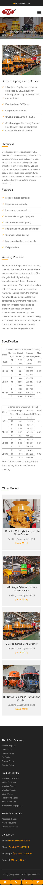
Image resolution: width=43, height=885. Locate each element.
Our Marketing (8, 753)
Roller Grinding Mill (10, 797)
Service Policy (8, 765)
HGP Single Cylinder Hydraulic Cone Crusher (21, 588)
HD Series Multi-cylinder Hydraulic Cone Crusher (22, 532)
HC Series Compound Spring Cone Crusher (21, 698)
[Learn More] (21, 542)
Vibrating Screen (9, 786)
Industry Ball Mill (9, 801)
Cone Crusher (8, 35)
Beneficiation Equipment (12, 805)
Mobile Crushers (9, 782)
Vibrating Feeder (9, 790)
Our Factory (7, 749)
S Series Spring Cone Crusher (21, 643)
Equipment (14, 32)
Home (4, 32)
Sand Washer (7, 793)
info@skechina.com (22, 3)
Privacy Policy (8, 761)
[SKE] (10, 11)
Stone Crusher (29, 32)
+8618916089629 (20, 846)
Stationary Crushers (10, 778)
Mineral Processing (10, 826)
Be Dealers (6, 757)
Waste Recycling (9, 822)
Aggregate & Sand (9, 818)
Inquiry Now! (19, 859)
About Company (9, 745)
